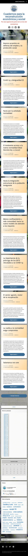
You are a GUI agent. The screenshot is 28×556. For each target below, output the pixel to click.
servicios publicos (6, 529)
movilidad (14, 522)
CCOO (15, 504)
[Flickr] (18, 27)
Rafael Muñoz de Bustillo (9, 84)
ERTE (15, 517)
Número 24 (6, 443)
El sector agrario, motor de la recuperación (12, 296)
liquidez (7, 522)
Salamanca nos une (11, 363)
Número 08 (16, 52)
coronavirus (5, 509)
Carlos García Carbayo (9, 367)
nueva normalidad (6, 523)
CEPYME (4, 506)
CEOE (22, 504)
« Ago (14, 477)
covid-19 (12, 509)
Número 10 (6, 426)
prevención (5, 527)
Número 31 (6, 452)
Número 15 (6, 432)
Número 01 (6, 415)
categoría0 (6, 414)
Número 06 (16, 154)
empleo (5, 517)
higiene (4, 522)
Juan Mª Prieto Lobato (9, 230)
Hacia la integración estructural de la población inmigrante (14, 183)
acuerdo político (14, 502)
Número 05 (6, 420)
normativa (20, 522)
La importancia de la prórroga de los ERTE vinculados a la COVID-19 (13, 260)
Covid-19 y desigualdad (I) (13, 80)
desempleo (16, 514)
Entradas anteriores (15, 395)
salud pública (20, 527)
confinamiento (17, 507)
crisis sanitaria (17, 512)
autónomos (20, 502)
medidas (10, 522)
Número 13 (6, 430)
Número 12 (6, 428)
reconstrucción (13, 527)
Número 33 (6, 454)
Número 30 (6, 451)
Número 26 (6, 446)
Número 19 (6, 437)
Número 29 (6, 449)
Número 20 (6, 438)
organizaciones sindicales (7, 525)
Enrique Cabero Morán (9, 52)
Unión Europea (8, 531)
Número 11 (6, 427)
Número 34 (6, 455)
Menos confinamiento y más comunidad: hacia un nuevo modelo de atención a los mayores (14, 222)
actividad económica (6, 502)
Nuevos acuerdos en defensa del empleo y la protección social (12, 45)
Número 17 (6, 435)
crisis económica (7, 512)
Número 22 (6, 441)
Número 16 (6, 433)
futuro (15, 520)
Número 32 (6, 453)
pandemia (16, 525)
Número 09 (6, 425)
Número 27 (6, 447)
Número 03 (6, 417)
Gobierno (19, 520)
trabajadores (19, 529)
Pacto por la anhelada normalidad (12, 112)
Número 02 (6, 416)
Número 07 (6, 422)
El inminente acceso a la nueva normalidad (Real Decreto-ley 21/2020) (13, 147)
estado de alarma (8, 520)
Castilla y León (8, 504)
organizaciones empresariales (15, 523)
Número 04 (16, 367)
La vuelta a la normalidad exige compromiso (13, 329)
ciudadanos (9, 506)
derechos (12, 514)
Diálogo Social (6, 515)
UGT (4, 531)
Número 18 (6, 436)
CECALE (19, 504)
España (19, 517)
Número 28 (6, 448)
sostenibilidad (12, 529)
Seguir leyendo (17, 72)
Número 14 (6, 431)
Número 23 (6, 442)
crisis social (6, 514)
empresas (10, 517)
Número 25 (6, 444)
